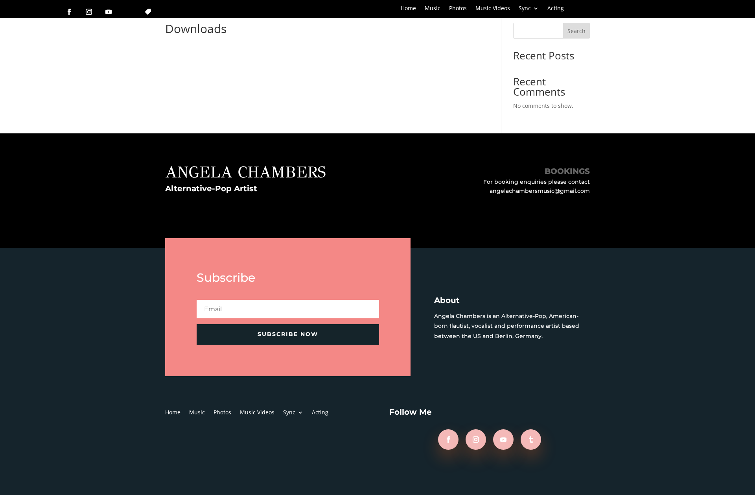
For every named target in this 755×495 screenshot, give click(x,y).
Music (432, 9)
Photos (458, 9)
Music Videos (492, 9)
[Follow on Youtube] (108, 12)
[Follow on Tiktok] (148, 12)
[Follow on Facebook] (69, 12)
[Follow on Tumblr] (531, 439)
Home (408, 9)
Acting (555, 9)
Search (576, 31)
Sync (525, 9)
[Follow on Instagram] (89, 12)
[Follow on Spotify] (128, 12)
